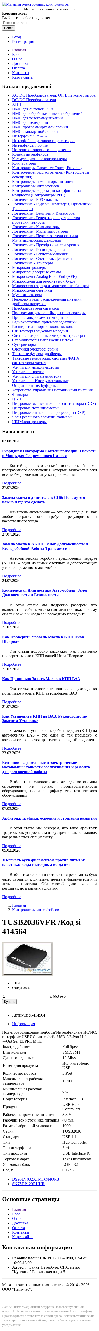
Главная (19, 50)
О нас (17, 59)
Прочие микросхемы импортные (40, 317)
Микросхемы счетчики (32, 290)
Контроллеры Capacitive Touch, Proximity (47, 168)
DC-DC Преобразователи (34, 100)
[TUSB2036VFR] (27, 974)
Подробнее (11, 483)
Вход (16, 37)
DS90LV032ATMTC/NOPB (35, 1179)
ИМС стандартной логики (35, 131)
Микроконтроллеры (29, 267)
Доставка (20, 63)
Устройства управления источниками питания (52, 390)
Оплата (18, 68)
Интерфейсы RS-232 (30, 136)
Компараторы (24, 163)
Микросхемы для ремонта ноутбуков (44, 281)
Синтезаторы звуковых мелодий (40, 331)
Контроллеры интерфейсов (35, 186)
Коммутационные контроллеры (39, 159)
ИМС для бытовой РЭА (33, 109)
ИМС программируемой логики (40, 127)
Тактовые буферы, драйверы (37, 354)
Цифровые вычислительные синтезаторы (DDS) (54, 403)
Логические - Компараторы (36, 227)
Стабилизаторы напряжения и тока (42, 340)
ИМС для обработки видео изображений (47, 113)
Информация (23, 1024)
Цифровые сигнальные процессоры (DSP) (48, 412)
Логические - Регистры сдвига (38, 249)
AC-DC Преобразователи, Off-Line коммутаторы (54, 95)
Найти (8, 28)
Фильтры (20, 394)
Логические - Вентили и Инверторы (43, 213)
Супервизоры (24, 344)
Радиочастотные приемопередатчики (44, 322)
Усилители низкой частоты (35, 367)
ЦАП (16, 399)
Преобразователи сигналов (35, 308)
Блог (16, 54)
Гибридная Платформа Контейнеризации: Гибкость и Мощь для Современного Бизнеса (49, 453)
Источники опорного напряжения (41, 150)
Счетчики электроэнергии (35, 349)
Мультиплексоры (27, 295)
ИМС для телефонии (30, 122)
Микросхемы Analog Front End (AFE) (44, 276)
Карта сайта (22, 77)
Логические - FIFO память (35, 199)
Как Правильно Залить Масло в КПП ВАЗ (41, 679)
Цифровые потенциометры (35, 408)
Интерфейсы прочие (30, 145)
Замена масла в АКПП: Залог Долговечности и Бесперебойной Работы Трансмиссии (45, 546)
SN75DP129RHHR (28, 1184)
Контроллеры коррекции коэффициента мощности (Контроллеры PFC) (46, 192)
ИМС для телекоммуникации (37, 118)
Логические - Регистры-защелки (40, 254)
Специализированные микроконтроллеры (48, 335)
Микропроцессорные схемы (36, 272)
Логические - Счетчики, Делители (42, 258)
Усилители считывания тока (36, 376)
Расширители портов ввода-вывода (43, 326)
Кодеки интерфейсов (30, 154)
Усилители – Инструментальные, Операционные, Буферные (41, 383)
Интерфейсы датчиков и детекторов (43, 140)
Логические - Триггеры (32, 263)
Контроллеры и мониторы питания (42, 181)
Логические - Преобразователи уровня (45, 245)
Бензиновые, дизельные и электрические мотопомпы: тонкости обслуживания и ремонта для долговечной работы (46, 767)
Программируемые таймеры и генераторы (49, 313)
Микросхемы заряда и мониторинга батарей (50, 286)
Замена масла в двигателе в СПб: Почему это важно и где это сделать (43, 499)
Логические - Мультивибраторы (40, 231)
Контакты (20, 73)
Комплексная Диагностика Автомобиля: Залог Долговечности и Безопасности (45, 592)
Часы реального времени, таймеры (42, 417)
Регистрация (23, 41)
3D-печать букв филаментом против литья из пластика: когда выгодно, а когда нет (43, 862)
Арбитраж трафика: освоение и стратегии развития (49, 818)
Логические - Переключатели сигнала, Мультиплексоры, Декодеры (45, 238)
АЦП (16, 104)
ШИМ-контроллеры (29, 421)
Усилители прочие (28, 372)
